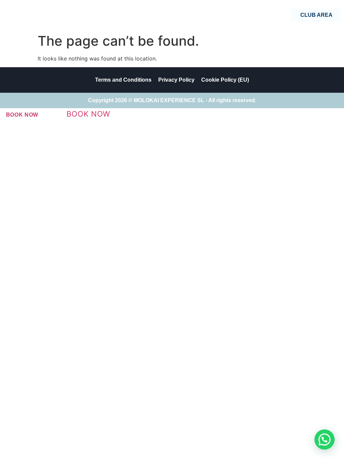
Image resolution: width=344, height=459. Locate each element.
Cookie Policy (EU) (225, 80)
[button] (324, 439)
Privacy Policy (176, 80)
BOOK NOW (22, 115)
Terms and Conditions (123, 80)
